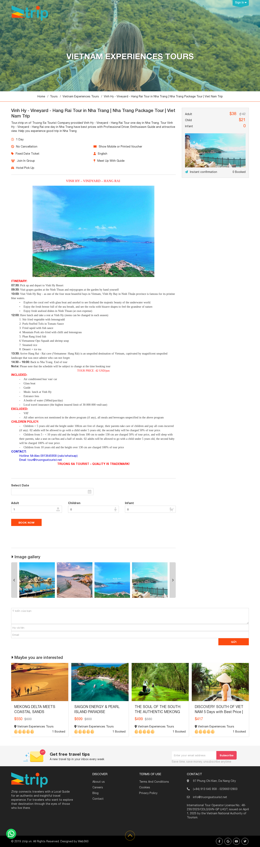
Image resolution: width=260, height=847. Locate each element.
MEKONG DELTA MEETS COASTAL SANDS (34, 709)
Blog (95, 793)
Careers (97, 787)
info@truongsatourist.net (210, 797)
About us (98, 781)
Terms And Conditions (154, 781)
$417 (199, 719)
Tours (54, 96)
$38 (233, 113)
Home (41, 96)
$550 (18, 719)
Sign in (240, 2)
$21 (242, 119)
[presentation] (14, 580)
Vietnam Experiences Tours (81, 96)
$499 (139, 719)
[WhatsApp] (11, 834)
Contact (98, 798)
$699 (78, 719)
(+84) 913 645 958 (205, 789)
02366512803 (228, 789)
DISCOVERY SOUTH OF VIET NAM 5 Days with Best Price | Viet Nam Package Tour (219, 712)
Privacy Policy (148, 793)
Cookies (144, 787)
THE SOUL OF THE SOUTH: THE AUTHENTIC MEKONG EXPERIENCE (158, 712)
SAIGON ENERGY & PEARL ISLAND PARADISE (97, 709)
